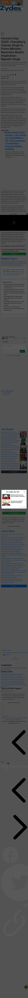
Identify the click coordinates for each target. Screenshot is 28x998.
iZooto (25, 507)
